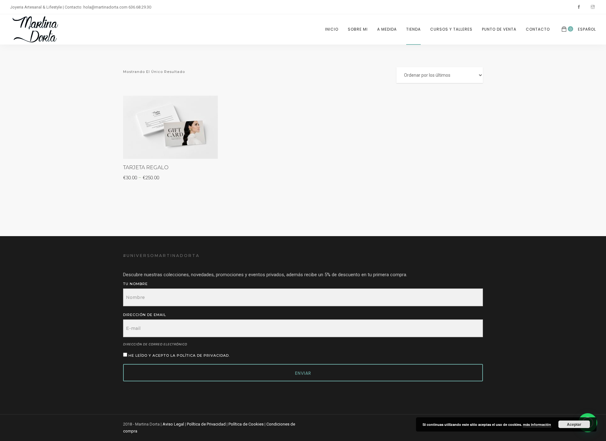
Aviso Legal (173, 424)
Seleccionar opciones (203, 104)
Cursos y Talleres (451, 29)
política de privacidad (203, 355)
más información (537, 424)
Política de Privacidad (206, 424)
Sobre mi (358, 29)
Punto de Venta (499, 29)
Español (587, 29)
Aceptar (574, 424)
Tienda (413, 29)
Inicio (331, 29)
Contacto (538, 29)
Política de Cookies (246, 424)
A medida (387, 29)
